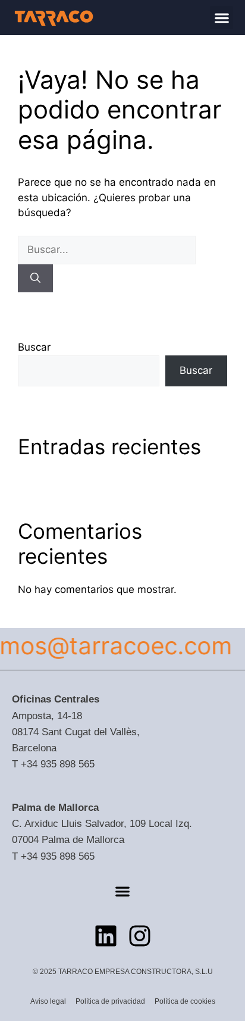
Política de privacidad (110, 1001)
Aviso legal (48, 1001)
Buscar (34, 347)
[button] (221, 17)
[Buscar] (35, 278)
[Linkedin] (105, 935)
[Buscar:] (107, 249)
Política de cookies (185, 1001)
